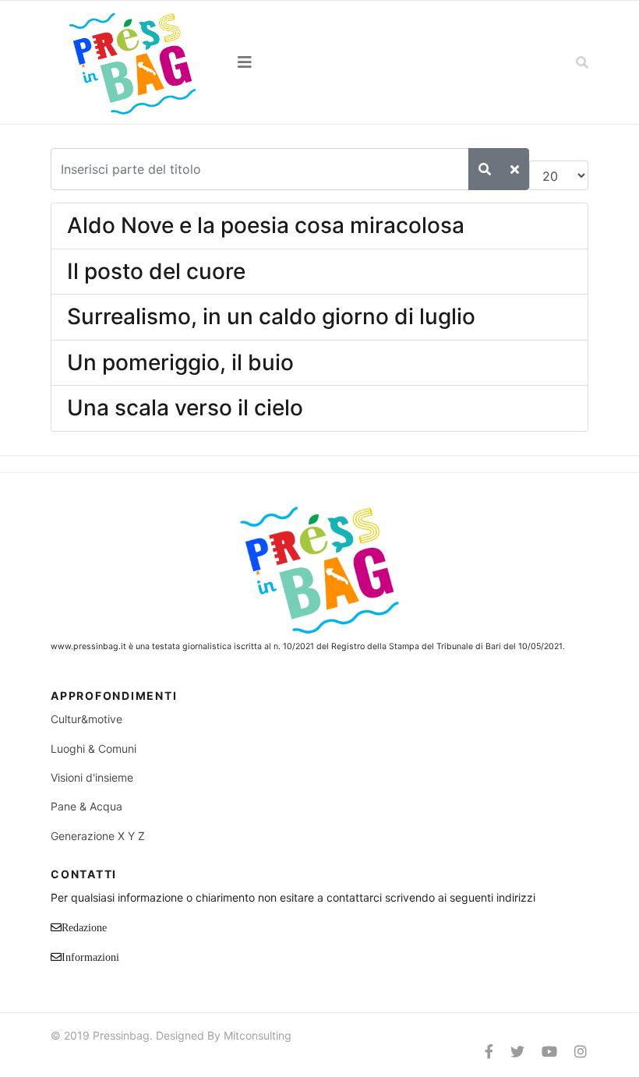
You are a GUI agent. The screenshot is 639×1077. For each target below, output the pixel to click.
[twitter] (517, 1051)
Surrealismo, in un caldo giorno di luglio (271, 316)
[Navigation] (319, 62)
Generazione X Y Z (98, 835)
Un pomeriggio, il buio (180, 362)
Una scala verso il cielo (185, 407)
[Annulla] (514, 169)
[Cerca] (484, 169)
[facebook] (489, 1051)
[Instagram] (580, 1051)
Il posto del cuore (156, 271)
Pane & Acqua (86, 806)
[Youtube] (549, 1051)
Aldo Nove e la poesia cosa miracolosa (265, 225)
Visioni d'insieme (92, 777)
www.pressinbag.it (88, 646)
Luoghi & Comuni (93, 748)
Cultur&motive (86, 719)
